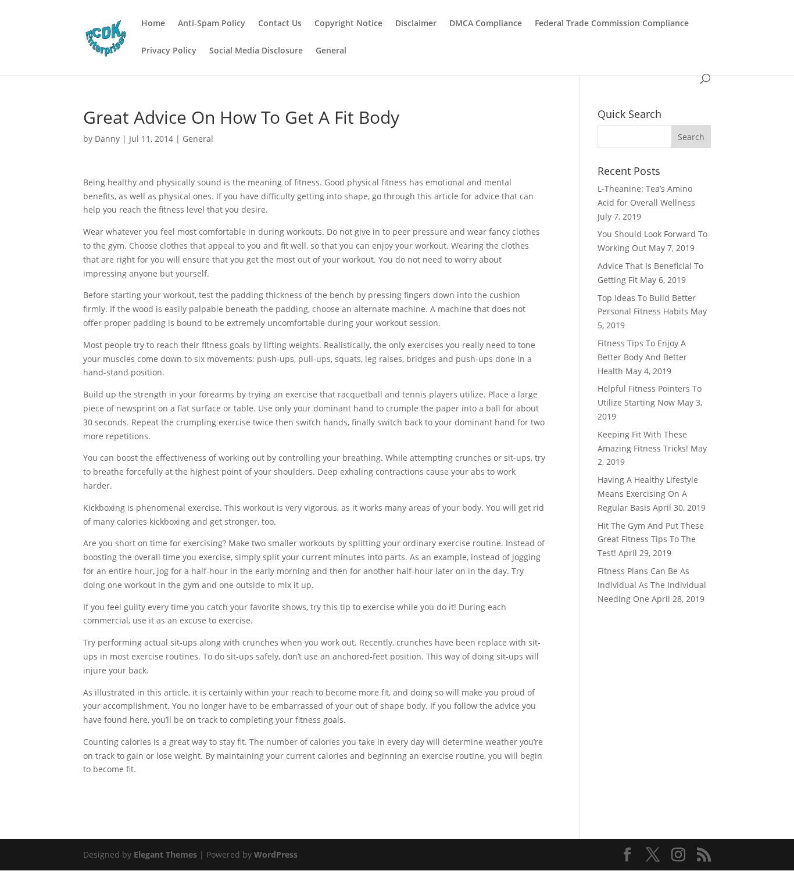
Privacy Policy (168, 51)
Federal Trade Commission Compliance (612, 23)
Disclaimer (416, 23)
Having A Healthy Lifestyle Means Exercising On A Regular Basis (648, 493)
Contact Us (280, 23)
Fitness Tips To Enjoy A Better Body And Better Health (642, 357)
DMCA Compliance (485, 23)
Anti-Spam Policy (211, 23)
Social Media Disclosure (256, 51)
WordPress (276, 854)
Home (153, 23)
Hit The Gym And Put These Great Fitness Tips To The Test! (651, 539)
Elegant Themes (165, 854)
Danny (107, 138)
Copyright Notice (348, 23)
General (331, 51)
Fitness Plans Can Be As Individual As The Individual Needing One (652, 584)
